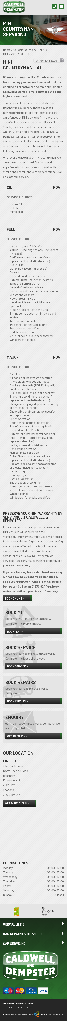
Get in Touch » (17, 736)
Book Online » (14, 598)
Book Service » (17, 666)
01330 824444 (41, 586)
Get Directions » (17, 803)
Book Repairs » (17, 701)
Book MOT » (15, 631)
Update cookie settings (16, 1007)
